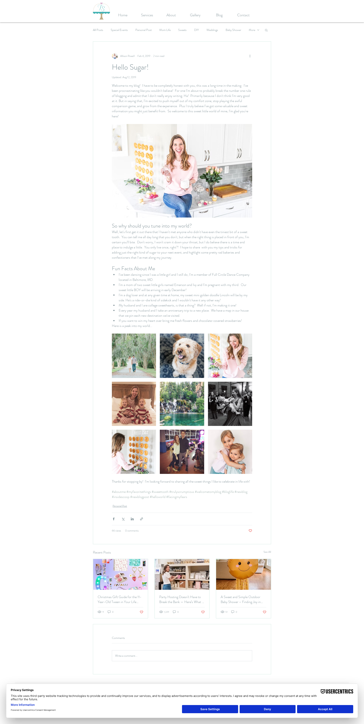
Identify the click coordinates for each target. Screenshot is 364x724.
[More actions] (250, 56)
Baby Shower (233, 30)
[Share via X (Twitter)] (123, 519)
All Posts (98, 30)
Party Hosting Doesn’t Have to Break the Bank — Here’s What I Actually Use (181, 599)
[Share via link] (141, 519)
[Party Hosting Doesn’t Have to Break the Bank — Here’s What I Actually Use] (182, 574)
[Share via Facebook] (113, 519)
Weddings (212, 30)
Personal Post (143, 30)
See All (267, 552)
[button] (266, 29)
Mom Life (165, 30)
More (252, 30)
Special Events (119, 30)
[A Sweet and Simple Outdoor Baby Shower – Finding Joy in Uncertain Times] (243, 574)
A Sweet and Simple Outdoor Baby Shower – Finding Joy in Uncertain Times (241, 599)
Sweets (182, 30)
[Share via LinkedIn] (132, 519)
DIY (196, 30)
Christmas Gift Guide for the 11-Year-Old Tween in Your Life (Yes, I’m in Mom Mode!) (119, 599)
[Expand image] (134, 356)
